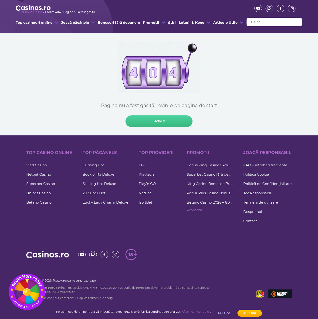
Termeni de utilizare (260, 202)
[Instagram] (290, 8)
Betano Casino (38, 202)
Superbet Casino (40, 183)
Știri (170, 22)
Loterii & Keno (187, 22)
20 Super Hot (94, 193)
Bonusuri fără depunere (109, 22)
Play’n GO (147, 183)
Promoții (149, 22)
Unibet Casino (38, 193)
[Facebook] (279, 8)
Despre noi (252, 211)
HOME (159, 121)
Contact (250, 221)
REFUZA (224, 313)
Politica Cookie (256, 174)
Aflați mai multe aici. (196, 311)
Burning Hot (93, 165)
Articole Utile (221, 22)
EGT (142, 165)
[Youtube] (256, 8)
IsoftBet (145, 202)
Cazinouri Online (30, 12)
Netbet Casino (38, 174)
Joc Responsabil (257, 193)
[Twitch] (268, 8)
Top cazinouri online (27, 22)
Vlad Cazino (36, 165)
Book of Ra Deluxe (98, 174)
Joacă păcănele (70, 22)
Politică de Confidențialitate (267, 183)
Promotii (194, 210)
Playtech (146, 174)
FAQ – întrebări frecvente (265, 165)
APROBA (249, 313)
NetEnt (145, 193)
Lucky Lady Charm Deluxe (105, 202)
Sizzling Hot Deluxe (99, 183)
